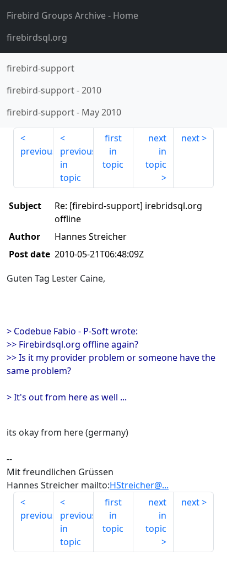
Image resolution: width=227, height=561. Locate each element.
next (190, 138)
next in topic (155, 151)
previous (36, 151)
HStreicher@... (139, 485)
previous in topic (77, 164)
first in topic (112, 151)
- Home (72, 15)
